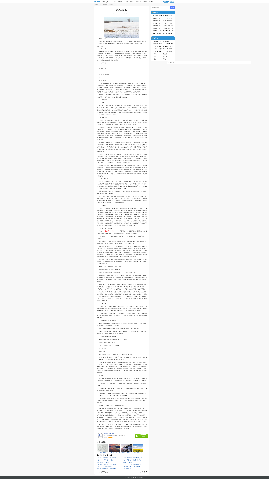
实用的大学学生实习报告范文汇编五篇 (106, 464)
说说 (164, 59)
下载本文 (129, 13)
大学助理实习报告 (126, 468)
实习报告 (111, 4)
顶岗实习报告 (156, 18)
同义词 (165, 54)
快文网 (132, 477)
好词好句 (151, 1)
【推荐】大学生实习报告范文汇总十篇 (132, 464)
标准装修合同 (166, 41)
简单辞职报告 (156, 25)
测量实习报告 (104, 472)
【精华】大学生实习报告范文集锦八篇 (106, 457)
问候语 (154, 56)
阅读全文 (125, 13)
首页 (115, 1)
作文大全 (126, 1)
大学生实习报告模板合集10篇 (104, 466)
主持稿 (154, 59)
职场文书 (120, 1)
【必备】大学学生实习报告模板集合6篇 (132, 457)
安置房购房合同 (167, 51)
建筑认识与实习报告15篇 (103, 462)
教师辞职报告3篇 (167, 15)
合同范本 (132, 1)
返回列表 (144, 472)
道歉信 (165, 56)
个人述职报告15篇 (168, 44)
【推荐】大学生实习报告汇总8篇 (105, 460)
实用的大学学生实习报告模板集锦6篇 (106, 468)
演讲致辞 (138, 1)
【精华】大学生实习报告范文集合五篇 (132, 460)
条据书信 (144, 1)
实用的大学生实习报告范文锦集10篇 (131, 466)
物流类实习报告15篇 (127, 462)
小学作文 (155, 54)
